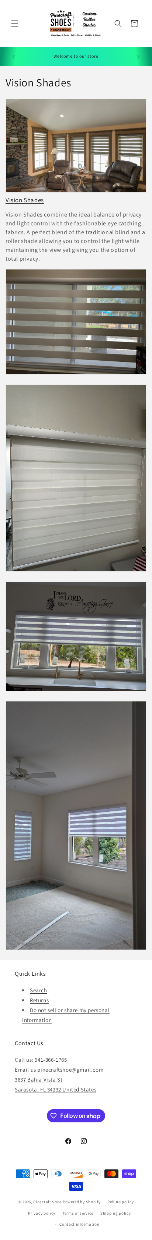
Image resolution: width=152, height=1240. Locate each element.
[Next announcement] (138, 57)
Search (38, 990)
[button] (15, 23)
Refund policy (120, 1201)
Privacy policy (41, 1213)
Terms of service (77, 1213)
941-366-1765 (51, 1059)
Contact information (79, 1224)
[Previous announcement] (14, 57)
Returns (39, 1000)
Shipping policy (115, 1213)
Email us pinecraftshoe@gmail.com (59, 1069)
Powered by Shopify (82, 1201)
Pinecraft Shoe (48, 1201)
